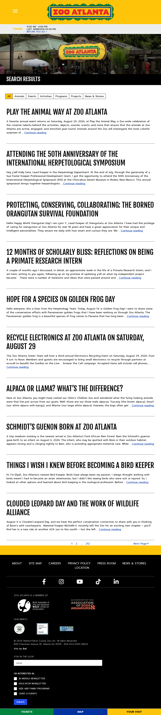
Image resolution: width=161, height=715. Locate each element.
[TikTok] (98, 582)
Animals (19, 96)
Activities (46, 96)
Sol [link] (24, 648)
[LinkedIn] (116, 582)
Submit (20, 702)
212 (88, 544)
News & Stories (94, 96)
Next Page (140, 544)
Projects (76, 96)
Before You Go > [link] (37, 32)
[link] (80, 12)
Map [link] (80, 712)
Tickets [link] (26, 712)
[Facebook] (44, 582)
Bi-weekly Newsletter (32, 678)
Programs (61, 96)
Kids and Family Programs (34, 688)
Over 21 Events (28, 693)
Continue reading (35, 133)
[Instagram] (61, 582)
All (9, 96)
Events (32, 96)
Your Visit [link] (134, 712)
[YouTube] (80, 582)
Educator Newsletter (32, 683)
